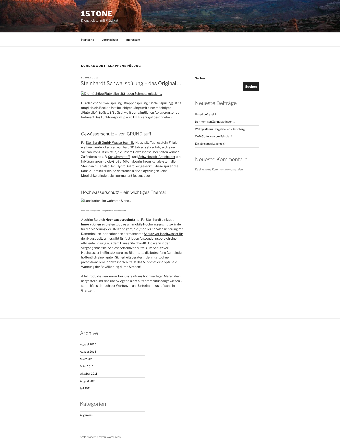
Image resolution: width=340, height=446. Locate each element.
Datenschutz (110, 39)
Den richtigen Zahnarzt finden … (215, 121)
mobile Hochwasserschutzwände (156, 224)
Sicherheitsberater (128, 257)
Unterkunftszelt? (205, 114)
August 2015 (88, 344)
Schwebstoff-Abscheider (156, 157)
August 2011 (88, 381)
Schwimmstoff (119, 157)
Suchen (200, 78)
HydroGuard (125, 166)
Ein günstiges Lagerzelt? (210, 143)
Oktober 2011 (88, 373)
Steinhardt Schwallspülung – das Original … (131, 83)
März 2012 (86, 366)
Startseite (87, 39)
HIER (136, 117)
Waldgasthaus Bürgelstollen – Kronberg (220, 129)
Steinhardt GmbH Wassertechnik (110, 142)
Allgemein (86, 415)
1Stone (97, 13)
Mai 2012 (86, 359)
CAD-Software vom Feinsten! (213, 136)
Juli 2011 (85, 388)
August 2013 (88, 351)
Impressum (133, 39)
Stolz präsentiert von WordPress (100, 437)
